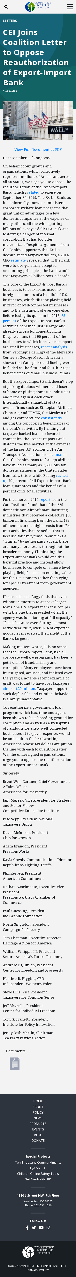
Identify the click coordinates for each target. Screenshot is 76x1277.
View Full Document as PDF (38, 149)
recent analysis (54, 347)
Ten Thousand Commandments (38, 1162)
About (38, 1107)
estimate (18, 260)
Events (38, 1129)
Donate (38, 1140)
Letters (10, 21)
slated (34, 192)
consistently (51, 418)
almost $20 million (19, 688)
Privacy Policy (38, 1270)
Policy (38, 1112)
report (44, 499)
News (38, 1118)
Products (38, 1124)
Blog (38, 1135)
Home (38, 1101)
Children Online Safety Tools (38, 1174)
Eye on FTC (38, 1168)
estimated (58, 454)
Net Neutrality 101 (38, 1179)
